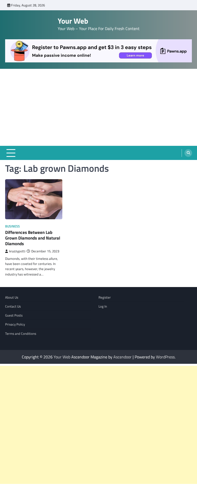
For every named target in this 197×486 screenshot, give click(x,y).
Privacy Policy (15, 324)
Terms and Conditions (20, 333)
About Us (11, 297)
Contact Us (13, 306)
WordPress (165, 357)
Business (12, 226)
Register (104, 297)
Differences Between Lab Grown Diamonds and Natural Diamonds (32, 238)
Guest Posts (14, 315)
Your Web (73, 20)
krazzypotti (17, 251)
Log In (102, 306)
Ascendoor (122, 357)
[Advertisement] (98, 107)
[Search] (188, 153)
